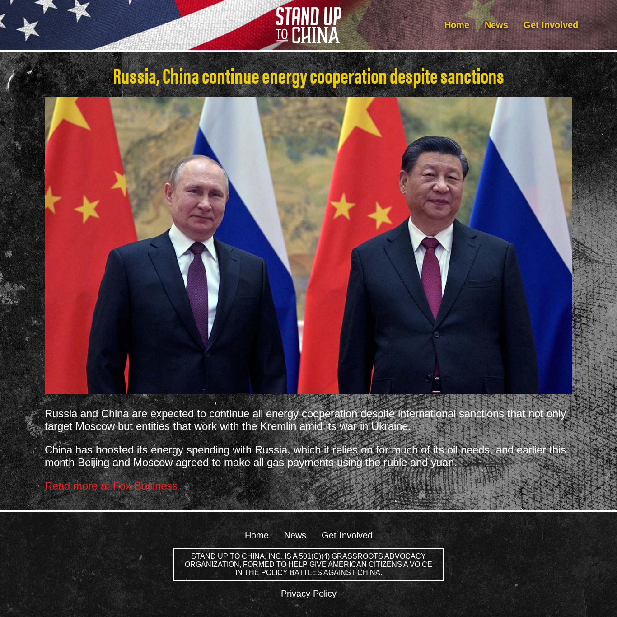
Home (456, 25)
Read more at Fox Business (111, 486)
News (496, 25)
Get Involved (551, 25)
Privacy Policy (309, 593)
